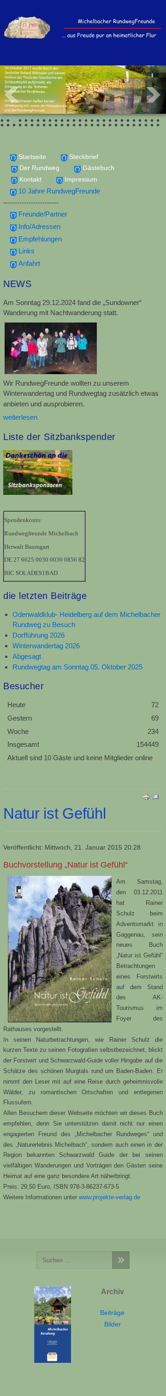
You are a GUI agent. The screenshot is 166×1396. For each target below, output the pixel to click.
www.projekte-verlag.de (109, 1197)
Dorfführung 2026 (38, 635)
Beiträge (112, 1312)
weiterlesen (20, 417)
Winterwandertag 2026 (46, 646)
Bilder (112, 1324)
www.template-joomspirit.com (83, 1387)
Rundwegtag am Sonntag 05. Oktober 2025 (77, 667)
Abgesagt (26, 656)
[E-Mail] (155, 796)
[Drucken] (146, 796)
